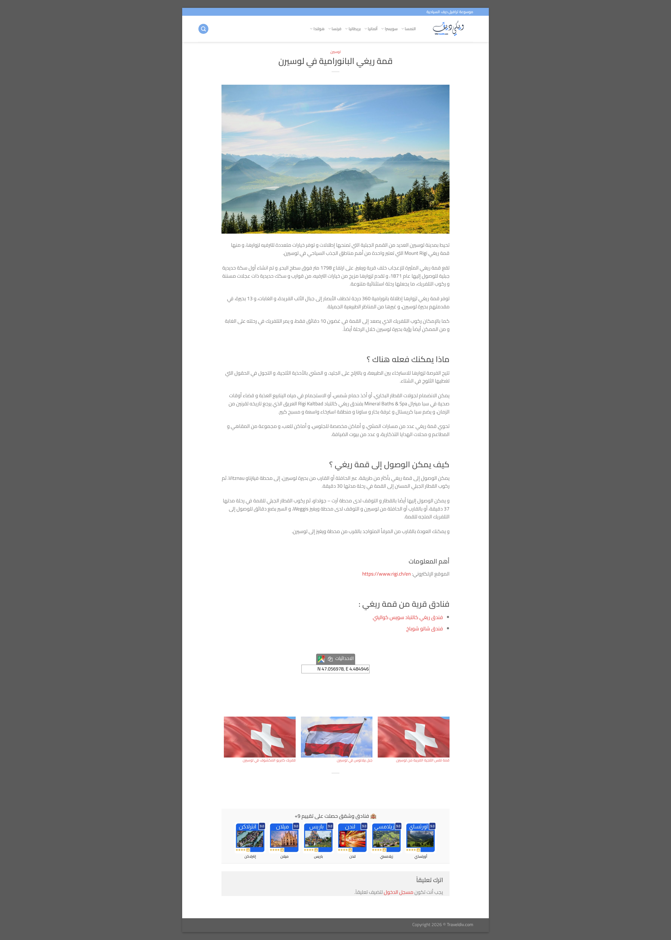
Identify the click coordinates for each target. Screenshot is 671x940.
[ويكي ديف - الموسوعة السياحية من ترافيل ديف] (448, 28)
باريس (318, 856)
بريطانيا (355, 29)
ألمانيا (372, 29)
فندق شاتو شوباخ (424, 628)
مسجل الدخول (398, 892)
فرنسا (336, 29)
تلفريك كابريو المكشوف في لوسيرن (269, 760)
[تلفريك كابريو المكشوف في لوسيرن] (260, 737)
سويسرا (391, 29)
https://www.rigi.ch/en (386, 573)
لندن (352, 856)
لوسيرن (335, 51)
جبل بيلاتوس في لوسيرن (354, 760)
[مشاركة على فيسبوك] (347, 784)
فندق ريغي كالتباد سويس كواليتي (408, 617)
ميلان (284, 856)
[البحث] (203, 29)
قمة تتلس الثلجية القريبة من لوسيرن (423, 760)
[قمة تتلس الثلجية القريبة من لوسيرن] (414, 737)
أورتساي (420, 856)
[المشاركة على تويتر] (335, 784)
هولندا (318, 29)
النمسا (410, 29)
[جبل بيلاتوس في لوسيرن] (337, 737)
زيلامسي (386, 856)
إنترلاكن (250, 856)
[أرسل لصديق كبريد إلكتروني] (324, 784)
